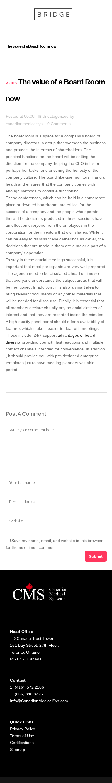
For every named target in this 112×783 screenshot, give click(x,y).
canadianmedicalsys (24, 123)
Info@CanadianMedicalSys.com (39, 701)
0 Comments (59, 123)
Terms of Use (22, 735)
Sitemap (17, 749)
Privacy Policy (22, 729)
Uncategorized (55, 116)
